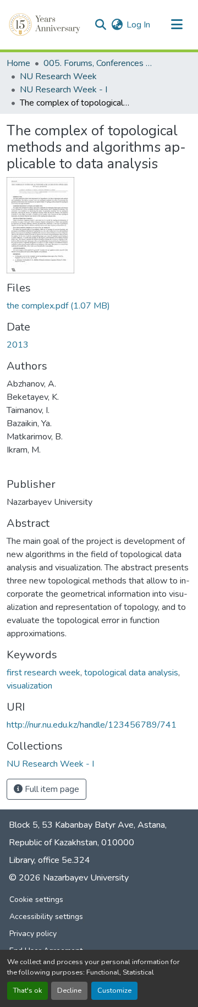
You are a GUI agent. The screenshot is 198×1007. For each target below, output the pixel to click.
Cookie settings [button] (36, 899)
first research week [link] (43, 673)
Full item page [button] (51, 789)
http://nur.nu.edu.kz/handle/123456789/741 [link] (92, 725)
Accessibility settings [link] (46, 916)
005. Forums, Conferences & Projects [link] (98, 63)
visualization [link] (29, 686)
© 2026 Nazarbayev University (69, 878)
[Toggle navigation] (176, 24)
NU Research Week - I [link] (63, 90)
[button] (46, 24)
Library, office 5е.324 (49, 860)
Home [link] (18, 63)
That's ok (27, 990)
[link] (99, 305)
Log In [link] (138, 25)
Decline (69, 990)
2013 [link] (18, 345)
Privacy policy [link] (33, 933)
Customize (114, 990)
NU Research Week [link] (58, 76)
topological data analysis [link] (131, 673)
